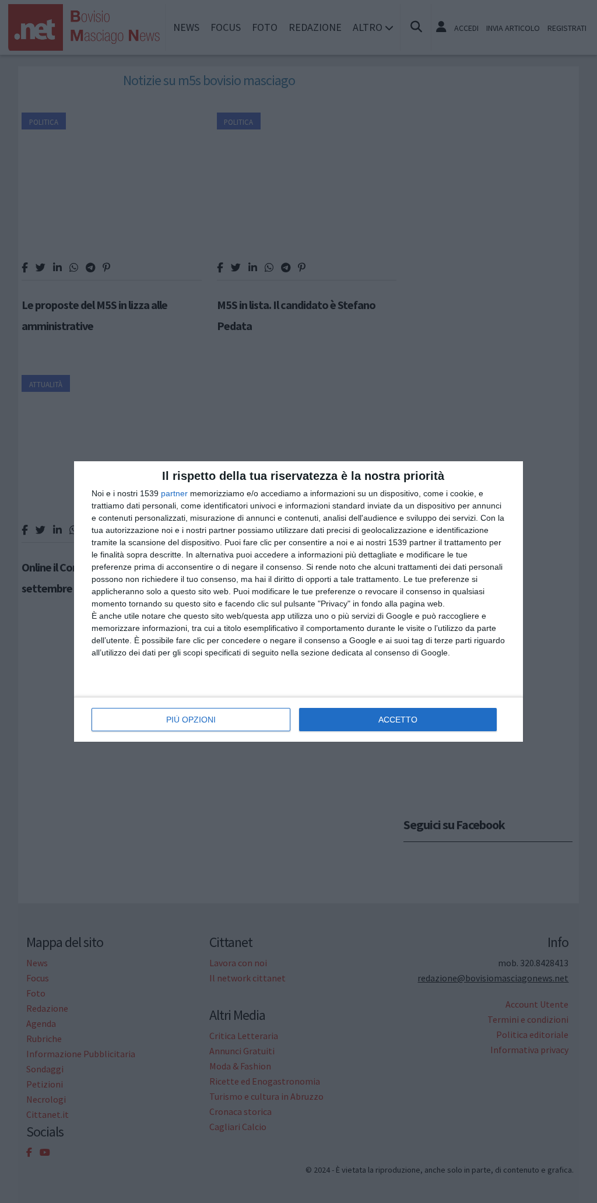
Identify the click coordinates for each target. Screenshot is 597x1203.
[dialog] (298, 601)
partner (174, 493)
